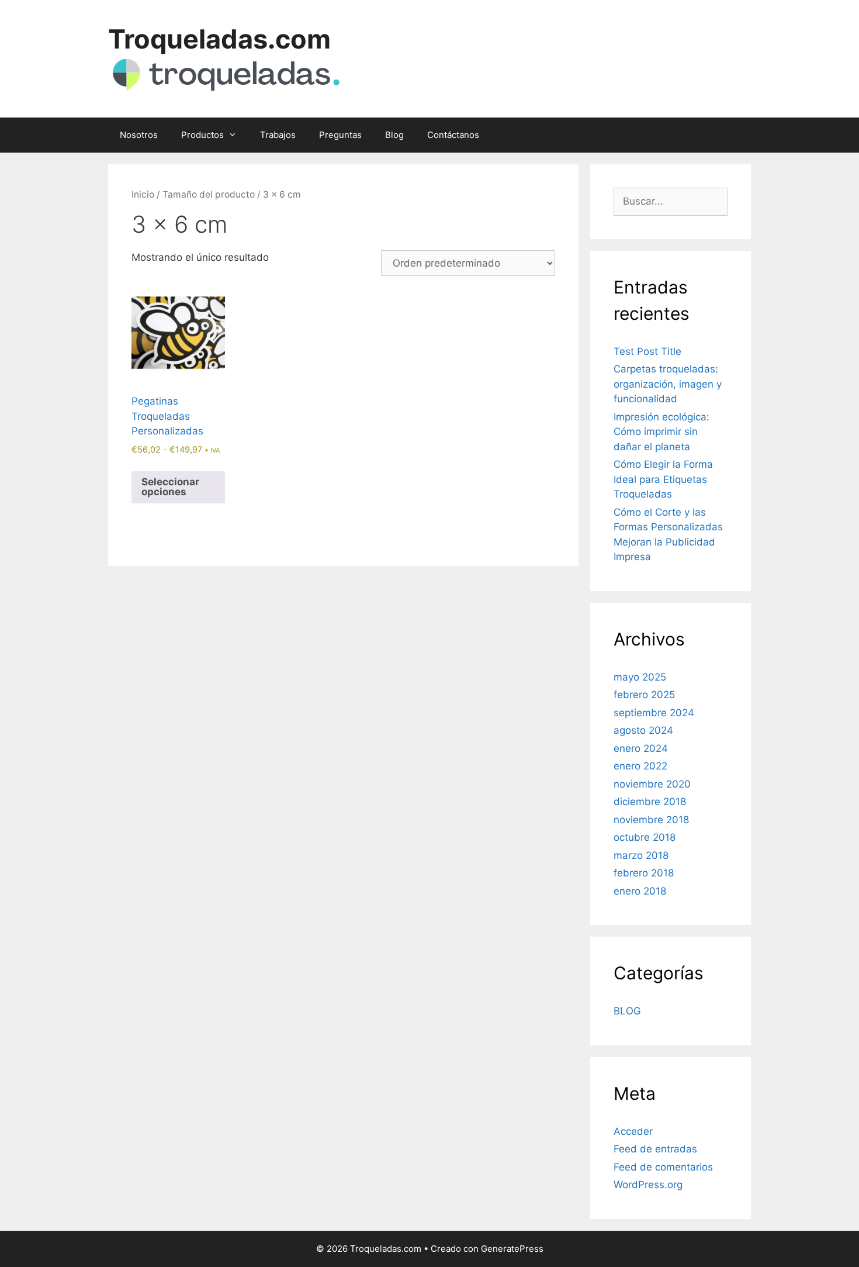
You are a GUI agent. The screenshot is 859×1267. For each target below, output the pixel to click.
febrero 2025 (644, 694)
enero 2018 (640, 891)
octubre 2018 (645, 837)
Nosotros (139, 134)
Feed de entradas (655, 1149)
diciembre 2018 (650, 801)
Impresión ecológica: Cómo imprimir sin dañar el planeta (661, 432)
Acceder (633, 1131)
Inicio (142, 194)
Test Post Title (647, 351)
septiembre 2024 (654, 713)
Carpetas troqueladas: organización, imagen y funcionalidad (668, 384)
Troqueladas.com (219, 39)
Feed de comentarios (663, 1167)
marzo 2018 (641, 855)
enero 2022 (640, 766)
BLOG (627, 1011)
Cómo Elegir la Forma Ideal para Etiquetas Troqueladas (663, 479)
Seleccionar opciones (170, 487)
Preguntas (340, 134)
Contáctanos (453, 134)
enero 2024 (641, 748)
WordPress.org (648, 1184)
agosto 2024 (643, 730)
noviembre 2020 (652, 784)
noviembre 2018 (651, 820)
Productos (202, 134)
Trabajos (278, 134)
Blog (394, 134)
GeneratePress (512, 1248)
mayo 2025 (640, 677)
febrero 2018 (644, 873)
